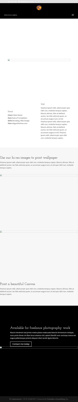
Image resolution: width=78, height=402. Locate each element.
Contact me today (20, 344)
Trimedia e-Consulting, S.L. (57, 399)
